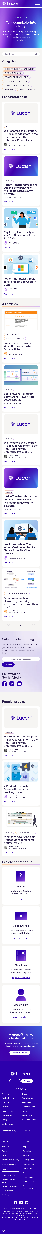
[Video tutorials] (21, 925)
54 (29, 626)
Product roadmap (28, 1107)
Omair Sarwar (13, 143)
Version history (7, 1124)
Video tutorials (28, 1164)
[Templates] (21, 964)
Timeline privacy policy (10, 1160)
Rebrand (5, 1151)
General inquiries (8, 1175)
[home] (11, 4)
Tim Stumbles (14, 846)
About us (5, 1147)
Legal (4, 1155)
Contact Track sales (9, 1186)
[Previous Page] (8, 625)
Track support (7, 1195)
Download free (7, 1111)
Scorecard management (28, 1187)
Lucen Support (7, 1190)
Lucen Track (13, 242)
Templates (27, 1151)
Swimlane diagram (30, 1181)
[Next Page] (33, 625)
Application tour (8, 1098)
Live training (27, 1168)
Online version (7, 1115)
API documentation (29, 1120)
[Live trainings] (21, 1004)
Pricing (4, 1120)
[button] (37, 4)
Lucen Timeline (14, 352)
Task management (30, 1177)
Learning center (28, 1160)
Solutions (26, 1155)
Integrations (6, 1102)
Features (5, 1107)
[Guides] (21, 886)
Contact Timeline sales (8, 1181)
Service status (27, 1115)
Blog (24, 1147)
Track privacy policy (9, 1164)
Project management (31, 1173)
